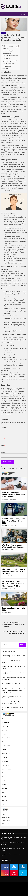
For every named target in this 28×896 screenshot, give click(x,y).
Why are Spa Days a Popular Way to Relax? (12, 684)
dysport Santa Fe (11, 85)
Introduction (5, 48)
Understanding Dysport (8, 50)
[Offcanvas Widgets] (2, 14)
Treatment (7, 58)
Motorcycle (5, 761)
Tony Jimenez (5, 499)
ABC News (4, 173)
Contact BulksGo (6, 820)
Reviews (4, 777)
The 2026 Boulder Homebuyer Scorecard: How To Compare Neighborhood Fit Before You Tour (13, 690)
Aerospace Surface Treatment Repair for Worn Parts (13, 672)
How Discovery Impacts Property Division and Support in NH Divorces (13, 495)
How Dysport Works (8, 51)
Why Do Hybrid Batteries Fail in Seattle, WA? (13, 708)
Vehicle (4, 796)
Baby (3, 718)
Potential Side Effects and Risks (10, 61)
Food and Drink (6, 742)
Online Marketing (6, 769)
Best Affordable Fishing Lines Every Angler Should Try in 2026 (13, 521)
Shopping (4, 780)
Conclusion (5, 68)
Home (3, 814)
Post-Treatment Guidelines (11, 60)
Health (4, 749)
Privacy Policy (6, 824)
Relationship (5, 773)
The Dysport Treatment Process (10, 55)
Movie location (6, 765)
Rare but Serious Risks (10, 65)
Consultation (8, 57)
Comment (4, 427)
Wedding (4, 800)
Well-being (5, 804)
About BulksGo (6, 817)
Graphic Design (6, 745)
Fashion (4, 734)
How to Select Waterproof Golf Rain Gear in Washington (13, 678)
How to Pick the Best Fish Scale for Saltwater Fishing (11, 697)
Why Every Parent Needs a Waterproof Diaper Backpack (13, 546)
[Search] (21, 14)
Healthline (16, 135)
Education (5, 726)
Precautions (8, 66)
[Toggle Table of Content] (16, 46)
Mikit (2, 42)
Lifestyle (3, 32)
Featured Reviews (7, 738)
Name (3, 438)
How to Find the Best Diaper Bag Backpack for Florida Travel (11, 702)
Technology (5, 788)
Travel (3, 792)
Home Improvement (7, 753)
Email (3, 445)
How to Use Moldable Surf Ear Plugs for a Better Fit (13, 661)
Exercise (4, 730)
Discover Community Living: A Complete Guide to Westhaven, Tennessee (14, 571)
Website (3, 452)
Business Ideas (6, 722)
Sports (4, 784)
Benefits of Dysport (7, 53)
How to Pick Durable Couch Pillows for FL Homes (13, 667)
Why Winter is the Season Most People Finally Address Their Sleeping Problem (13, 584)
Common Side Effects (10, 63)
